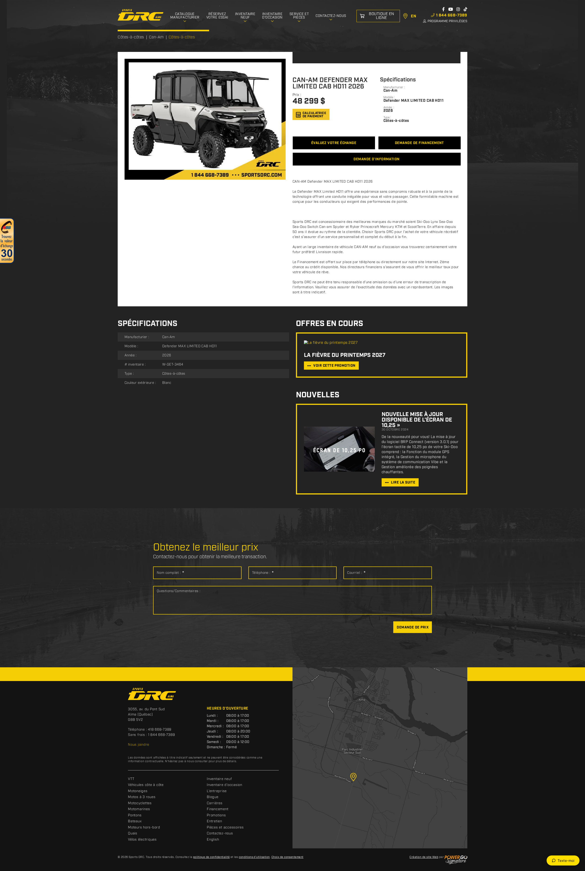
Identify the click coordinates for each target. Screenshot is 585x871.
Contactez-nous (220, 833)
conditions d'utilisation (254, 857)
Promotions (216, 815)
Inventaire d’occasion (224, 785)
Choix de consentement (287, 857)
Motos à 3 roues (141, 797)
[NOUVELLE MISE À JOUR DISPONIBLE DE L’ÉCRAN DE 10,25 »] (339, 449)
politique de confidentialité (211, 857)
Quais (132, 833)
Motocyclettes (140, 803)
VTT (131, 779)
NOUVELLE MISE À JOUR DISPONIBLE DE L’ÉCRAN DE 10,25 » (417, 420)
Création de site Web (424, 857)
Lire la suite (403, 482)
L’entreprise (217, 791)
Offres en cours (329, 324)
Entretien (214, 821)
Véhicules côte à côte (146, 785)
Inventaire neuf (219, 779)
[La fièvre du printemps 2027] (381, 343)
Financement (217, 809)
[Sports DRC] (140, 15)
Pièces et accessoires (225, 827)
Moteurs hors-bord (144, 827)
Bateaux (134, 821)
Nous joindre (138, 745)
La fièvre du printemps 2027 (345, 355)
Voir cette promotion (334, 365)
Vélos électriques (142, 839)
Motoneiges (138, 791)
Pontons (134, 815)
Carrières (215, 803)
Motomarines (139, 809)
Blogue (212, 797)
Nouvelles (317, 395)
